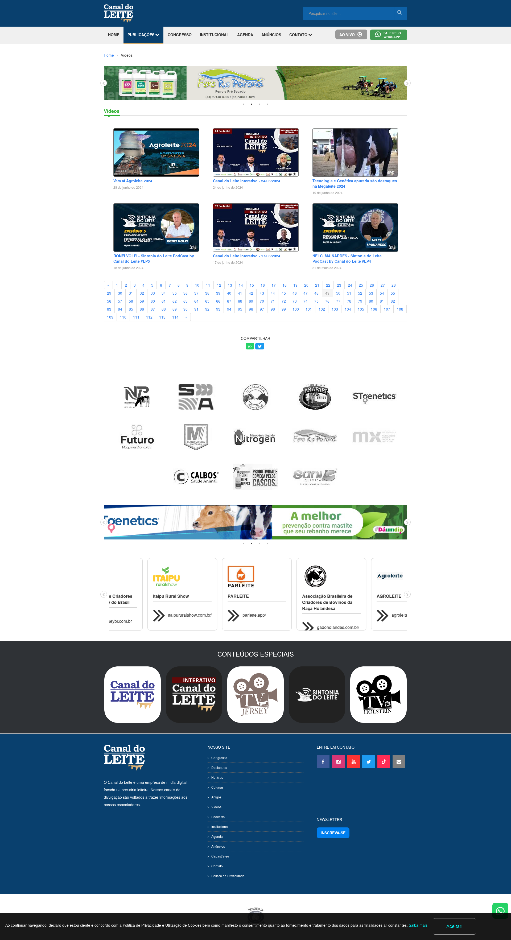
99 (284, 309)
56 (109, 301)
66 (218, 301)
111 (136, 317)
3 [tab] (259, 104)
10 (197, 285)
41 (240, 293)
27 (383, 285)
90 (185, 309)
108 (400, 309)
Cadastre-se (220, 856)
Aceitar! (454, 926)
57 (120, 301)
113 (162, 317)
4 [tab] (267, 104)
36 (185, 293)
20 (306, 285)
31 (131, 293)
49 (327, 293)
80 (371, 301)
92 (207, 309)
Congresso (219, 757)
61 (164, 301)
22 (328, 285)
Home (109, 55)
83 (109, 309)
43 (262, 293)
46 (294, 293)
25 (361, 285)
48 (316, 293)
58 (131, 301)
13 (230, 285)
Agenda (217, 836)
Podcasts (218, 816)
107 (387, 309)
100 (295, 309)
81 (382, 301)
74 (305, 301)
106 (374, 309)
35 (174, 293)
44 (273, 293)
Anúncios (218, 846)
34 (164, 293)
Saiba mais (418, 925)
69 (251, 301)
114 (175, 317)
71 (273, 301)
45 (284, 293)
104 (348, 309)
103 (335, 309)
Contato (217, 866)
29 (109, 293)
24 (350, 285)
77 (338, 301)
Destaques (219, 767)
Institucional (220, 826)
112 (149, 317)
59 (142, 301)
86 (142, 309)
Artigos (216, 797)
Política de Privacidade (228, 875)
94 (229, 309)
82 (393, 301)
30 (120, 293)
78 (349, 301)
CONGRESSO (180, 34)
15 (252, 285)
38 (207, 293)
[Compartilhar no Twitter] (259, 346)
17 (273, 285)
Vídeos (216, 807)
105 (361, 309)
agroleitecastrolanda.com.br (230, 615)
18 (284, 285)
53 (371, 293)
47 (305, 293)
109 (110, 317)
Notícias (217, 777)
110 (123, 317)
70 (262, 301)
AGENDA (245, 34)
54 (382, 293)
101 (309, 309)
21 (317, 285)
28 (394, 285)
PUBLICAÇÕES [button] (141, 34)
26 (372, 285)
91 (196, 309)
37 (196, 293)
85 (131, 309)
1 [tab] (243, 104)
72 (284, 301)
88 (164, 309)
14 (241, 285)
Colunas (217, 787)
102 (322, 309)
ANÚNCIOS (271, 34)
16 (263, 285)
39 (218, 293)
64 (196, 301)
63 (185, 301)
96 (251, 309)
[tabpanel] (255, 83)
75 (316, 301)
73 (294, 301)
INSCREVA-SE (333, 832)
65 (207, 301)
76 (327, 301)
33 (153, 293)
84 (120, 309)
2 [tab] (251, 104)
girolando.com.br (294, 621)
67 (229, 301)
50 (338, 293)
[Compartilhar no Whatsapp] (250, 346)
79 (360, 301)
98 (273, 309)
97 (262, 309)
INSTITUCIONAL (214, 34)
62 (174, 301)
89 (174, 309)
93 (218, 309)
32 (142, 293)
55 (393, 293)
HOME (113, 34)
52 (360, 293)
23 (339, 285)
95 (240, 309)
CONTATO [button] (298, 34)
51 (349, 293)
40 (229, 293)
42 (251, 293)
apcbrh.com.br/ (367, 627)
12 (219, 285)
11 (208, 285)
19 (295, 285)
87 (153, 309)
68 (240, 301)
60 (153, 301)
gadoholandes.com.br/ (151, 627)
